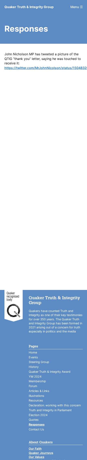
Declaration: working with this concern (55, 405)
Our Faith (35, 448)
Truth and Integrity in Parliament (50, 410)
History (34, 366)
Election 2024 (38, 415)
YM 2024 (35, 376)
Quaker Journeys (41, 453)
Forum (33, 386)
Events (33, 357)
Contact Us (36, 429)
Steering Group (39, 362)
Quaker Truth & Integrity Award (49, 371)
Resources (36, 400)
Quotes (34, 419)
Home (33, 352)
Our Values (36, 457)
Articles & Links (39, 391)
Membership (37, 381)
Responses (37, 424)
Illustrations (36, 395)
